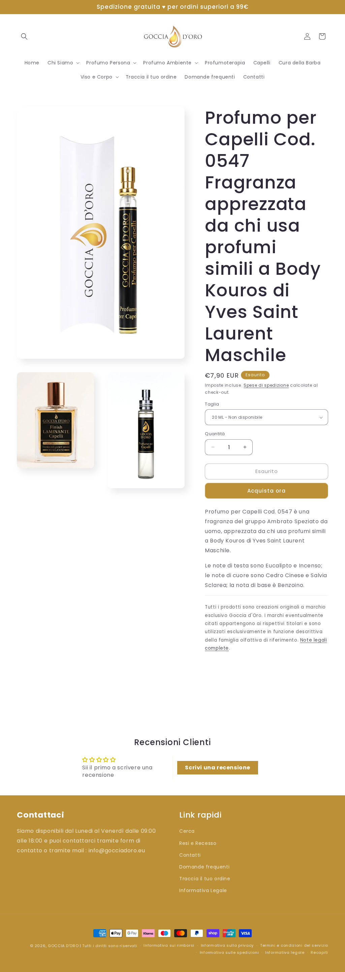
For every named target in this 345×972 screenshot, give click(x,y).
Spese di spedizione (266, 385)
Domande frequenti (204, 866)
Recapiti (319, 952)
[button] (24, 36)
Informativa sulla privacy (227, 945)
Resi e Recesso (197, 843)
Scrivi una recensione (217, 767)
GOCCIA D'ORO (63, 945)
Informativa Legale (203, 890)
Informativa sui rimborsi (169, 945)
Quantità (215, 434)
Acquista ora (266, 490)
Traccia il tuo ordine (204, 878)
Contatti (190, 855)
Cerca (187, 831)
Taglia (212, 404)
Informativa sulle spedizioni (229, 952)
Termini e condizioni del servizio (294, 945)
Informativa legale (285, 952)
